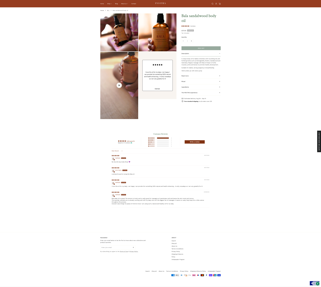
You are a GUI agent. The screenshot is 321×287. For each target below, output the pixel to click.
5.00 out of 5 (131, 141)
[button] (220, 4)
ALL (108, 10)
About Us (174, 246)
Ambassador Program (178, 259)
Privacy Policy (176, 251)
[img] (115, 155)
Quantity (184, 37)
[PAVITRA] (160, 4)
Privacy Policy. (134, 251)
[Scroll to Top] (318, 278)
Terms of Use (124, 251)
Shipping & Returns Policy (198, 271)
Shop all (174, 243)
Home (102, 10)
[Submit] (133, 247)
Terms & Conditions (177, 249)
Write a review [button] (195, 142)
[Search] (212, 4)
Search (174, 241)
